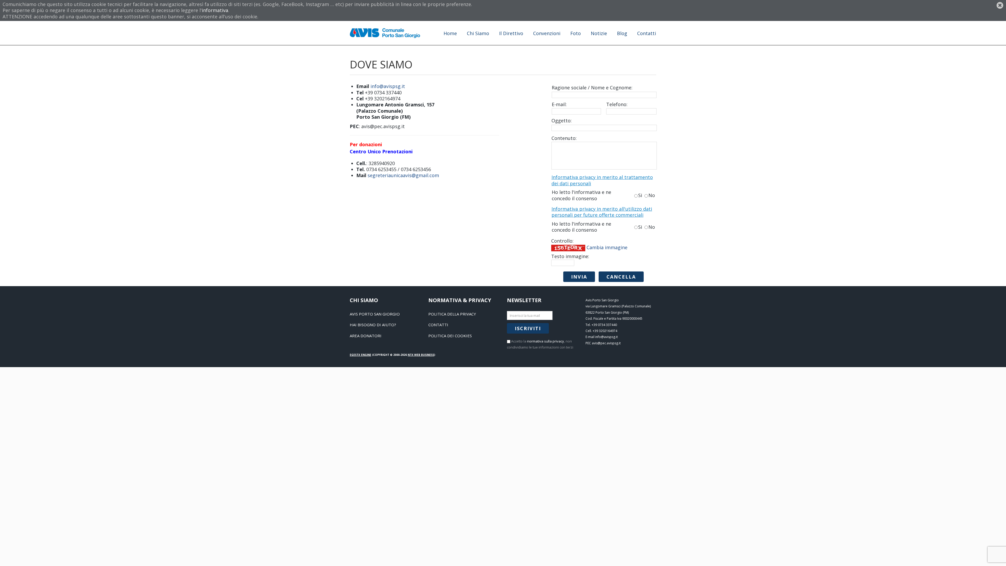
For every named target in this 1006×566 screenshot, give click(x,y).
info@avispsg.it (387, 86)
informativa (215, 10)
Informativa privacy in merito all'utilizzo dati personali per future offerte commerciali (601, 212)
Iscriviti (528, 328)
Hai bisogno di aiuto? (373, 324)
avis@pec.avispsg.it (606, 343)
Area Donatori (365, 335)
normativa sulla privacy (545, 341)
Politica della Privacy (452, 314)
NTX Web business (421, 355)
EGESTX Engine (360, 355)
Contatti (438, 324)
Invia (579, 277)
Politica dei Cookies (450, 335)
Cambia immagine (607, 247)
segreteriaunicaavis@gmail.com (403, 175)
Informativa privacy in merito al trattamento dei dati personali (602, 180)
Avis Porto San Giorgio (375, 314)
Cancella (621, 277)
